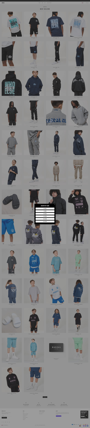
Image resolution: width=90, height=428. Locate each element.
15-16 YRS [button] (45, 221)
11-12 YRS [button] (45, 216)
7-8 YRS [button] (45, 211)
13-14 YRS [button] (45, 218)
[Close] (55, 204)
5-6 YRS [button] (45, 208)
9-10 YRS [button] (45, 213)
